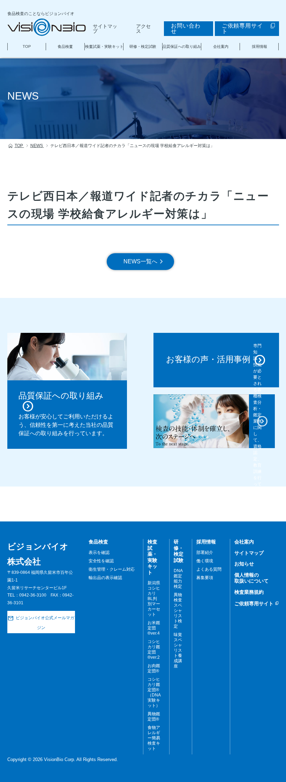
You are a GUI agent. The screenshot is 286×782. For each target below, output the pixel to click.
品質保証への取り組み (182, 46)
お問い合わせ (185, 28)
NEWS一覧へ (140, 261)
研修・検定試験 (142, 46)
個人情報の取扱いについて (251, 578)
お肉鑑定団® (154, 668)
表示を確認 (99, 552)
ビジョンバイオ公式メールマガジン (45, 623)
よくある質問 (208, 569)
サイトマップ (105, 28)
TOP (27, 46)
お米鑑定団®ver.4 (154, 628)
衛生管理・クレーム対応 (112, 569)
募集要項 (204, 577)
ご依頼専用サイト (242, 28)
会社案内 (220, 46)
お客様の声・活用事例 (208, 359)
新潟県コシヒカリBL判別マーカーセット (154, 598)
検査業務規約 (249, 592)
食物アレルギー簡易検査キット (154, 738)
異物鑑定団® (154, 716)
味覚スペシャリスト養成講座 (178, 650)
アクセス (143, 28)
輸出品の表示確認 (105, 577)
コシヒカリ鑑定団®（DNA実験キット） (154, 692)
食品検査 (65, 46)
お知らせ (244, 564)
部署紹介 (204, 552)
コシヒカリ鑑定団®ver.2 (154, 649)
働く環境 (204, 560)
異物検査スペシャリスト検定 (178, 610)
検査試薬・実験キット (104, 46)
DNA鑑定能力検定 (178, 578)
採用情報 (259, 46)
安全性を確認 (101, 560)
